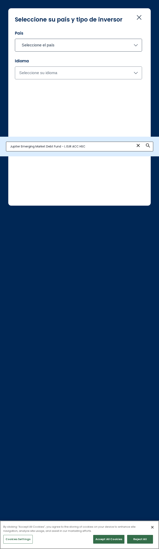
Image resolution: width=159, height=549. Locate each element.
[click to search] (148, 145)
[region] (79, 535)
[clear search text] (138, 145)
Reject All (140, 539)
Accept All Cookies (108, 539)
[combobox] (79, 147)
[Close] (152, 527)
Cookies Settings (18, 539)
